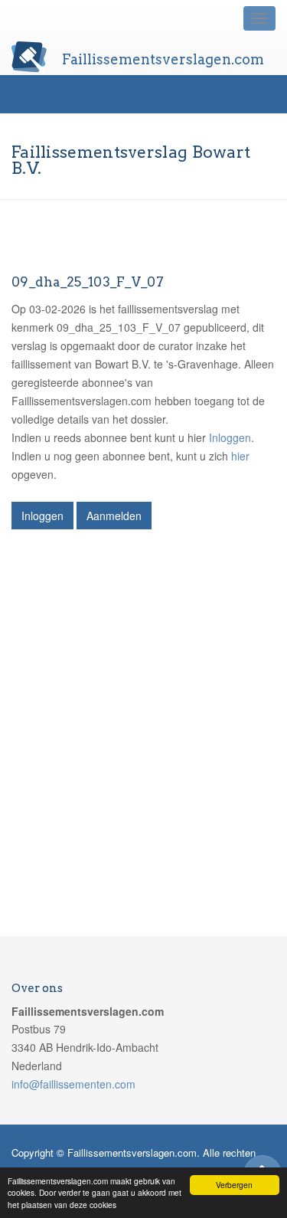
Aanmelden (114, 515)
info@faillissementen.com (73, 1084)
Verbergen (234, 1184)
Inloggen (230, 437)
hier (240, 455)
